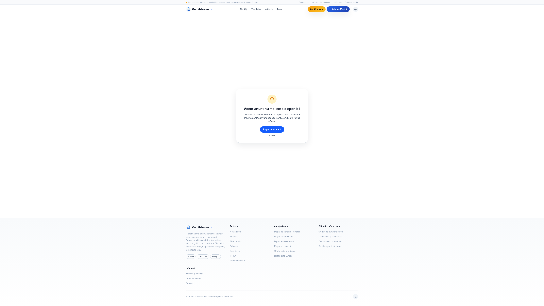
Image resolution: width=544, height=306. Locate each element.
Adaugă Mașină (339, 9)
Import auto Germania (284, 241)
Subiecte (234, 246)
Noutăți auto (235, 231)
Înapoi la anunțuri (272, 129)
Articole (269, 9)
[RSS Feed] (355, 296)
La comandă (325, 2)
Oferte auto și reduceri (285, 251)
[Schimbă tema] (355, 9)
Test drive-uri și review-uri (330, 241)
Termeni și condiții (194, 273)
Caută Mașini (316, 9)
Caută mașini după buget (330, 246)
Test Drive (256, 9)
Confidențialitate (193, 278)
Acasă (272, 135)
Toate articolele (237, 260)
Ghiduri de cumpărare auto (330, 231)
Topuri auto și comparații (330, 236)
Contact (189, 283)
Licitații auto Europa (283, 256)
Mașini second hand (283, 236)
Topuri (280, 9)
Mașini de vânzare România (287, 231)
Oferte (315, 2)
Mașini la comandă (282, 246)
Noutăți (243, 9)
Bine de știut (236, 241)
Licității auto (338, 2)
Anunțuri (215, 256)
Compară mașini (351, 2)
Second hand (304, 2)
